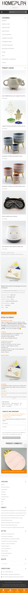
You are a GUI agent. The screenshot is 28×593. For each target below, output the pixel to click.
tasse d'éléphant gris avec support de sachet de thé (14, 96)
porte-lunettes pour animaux (9, 216)
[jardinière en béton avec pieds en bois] (14, 142)
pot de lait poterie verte (6, 520)
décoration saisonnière (8, 48)
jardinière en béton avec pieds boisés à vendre (14, 186)
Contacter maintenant (9, 313)
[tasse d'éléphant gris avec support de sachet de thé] (14, 82)
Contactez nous (5, 496)
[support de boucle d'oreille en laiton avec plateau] (14, 112)
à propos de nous (5, 487)
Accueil (3, 252)
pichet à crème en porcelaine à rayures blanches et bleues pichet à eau (14, 513)
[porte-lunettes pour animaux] (14, 202)
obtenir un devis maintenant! (11, 437)
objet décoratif (6, 27)
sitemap (3, 499)
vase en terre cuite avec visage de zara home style (12, 527)
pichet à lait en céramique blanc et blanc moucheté (13, 515)
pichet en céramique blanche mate (9, 525)
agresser (4, 20)
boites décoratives (6, 403)
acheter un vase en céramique (8, 543)
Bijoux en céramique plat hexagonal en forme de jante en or (14, 397)
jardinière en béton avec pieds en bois (12, 156)
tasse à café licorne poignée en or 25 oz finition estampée (14, 510)
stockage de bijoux (7, 41)
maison (3, 484)
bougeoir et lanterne (7, 38)
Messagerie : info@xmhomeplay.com (11, 574)
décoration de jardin (7, 45)
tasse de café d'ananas (6, 553)
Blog (2, 501)
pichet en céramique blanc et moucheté (10, 522)
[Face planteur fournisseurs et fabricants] (14, 233)
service (4, 62)
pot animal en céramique (7, 536)
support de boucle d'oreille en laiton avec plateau (14, 126)
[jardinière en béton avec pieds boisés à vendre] (14, 172)
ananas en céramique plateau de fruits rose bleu (14, 471)
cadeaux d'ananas (5, 546)
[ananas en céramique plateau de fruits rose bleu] (14, 460)
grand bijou (9, 406)
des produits (4, 489)
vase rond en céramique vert (7, 534)
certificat (3, 492)
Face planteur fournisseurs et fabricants (12, 246)
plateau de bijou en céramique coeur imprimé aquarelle (14, 393)
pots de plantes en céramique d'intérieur (10, 538)
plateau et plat (6, 24)
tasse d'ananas (4, 551)
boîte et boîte (5, 31)
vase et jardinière (6, 34)
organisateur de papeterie (9, 59)
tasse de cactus (4, 555)
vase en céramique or (6, 548)
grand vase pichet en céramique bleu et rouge (11, 517)
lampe (3, 52)
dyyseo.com (23, 586)
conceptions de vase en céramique (9, 541)
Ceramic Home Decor (17, 582)
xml (2, 504)
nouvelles (3, 494)
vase (3, 55)
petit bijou (16, 404)
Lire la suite (4, 98)
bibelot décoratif (15, 403)
